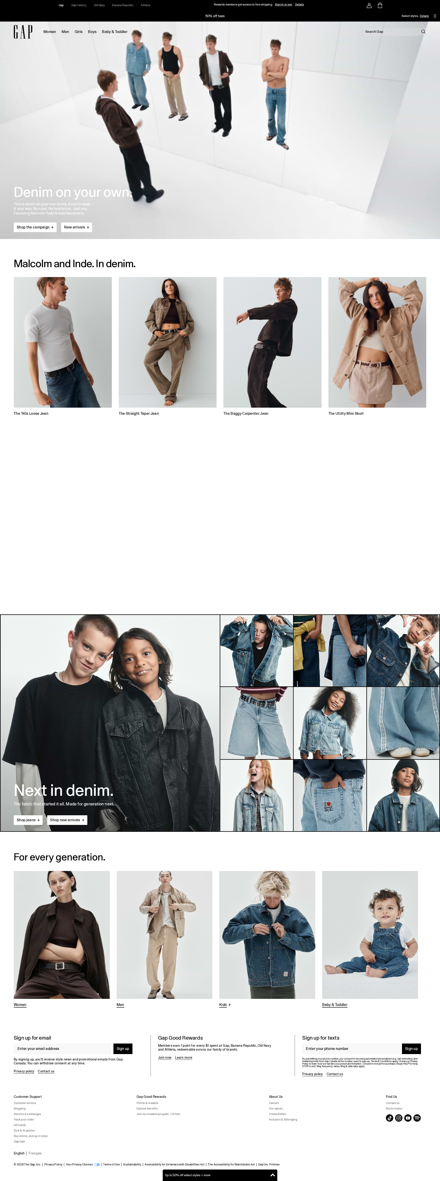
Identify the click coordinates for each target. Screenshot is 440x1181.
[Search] (423, 31)
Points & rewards (147, 1103)
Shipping (19, 1108)
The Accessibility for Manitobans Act (231, 1164)
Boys (92, 32)
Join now (165, 1057)
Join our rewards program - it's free (158, 1114)
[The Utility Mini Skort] (377, 347)
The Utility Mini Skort (346, 413)
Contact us (46, 1071)
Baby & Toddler (114, 32)
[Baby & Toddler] (370, 939)
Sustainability (132, 1164)
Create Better (277, 1114)
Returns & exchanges (27, 1114)
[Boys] (267, 939)
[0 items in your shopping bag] (379, 5)
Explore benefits (147, 1108)
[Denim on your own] (220, 119)
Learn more (183, 1057)
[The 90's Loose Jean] (63, 347)
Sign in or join (283, 4)
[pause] (435, 16)
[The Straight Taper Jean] (168, 347)
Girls (79, 32)
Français (35, 1153)
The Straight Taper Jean (139, 413)
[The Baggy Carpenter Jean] (272, 347)
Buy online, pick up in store (31, 1136)
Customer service (25, 1103)
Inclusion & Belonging (283, 1119)
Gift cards (20, 1125)
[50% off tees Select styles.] (215, 16)
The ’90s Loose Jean (31, 413)
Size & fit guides (24, 1130)
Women (49, 32)
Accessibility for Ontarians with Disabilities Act (174, 1164)
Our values (276, 1108)
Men (65, 32)
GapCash (19, 1141)
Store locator (394, 1108)
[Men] (165, 939)
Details (299, 4)
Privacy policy (24, 1071)
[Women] (62, 939)
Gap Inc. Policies (269, 1164)
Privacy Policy (53, 1164)
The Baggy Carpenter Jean (246, 413)
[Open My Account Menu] (369, 5)
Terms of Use (111, 1164)
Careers (274, 1103)
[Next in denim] (220, 723)
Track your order (24, 1119)
